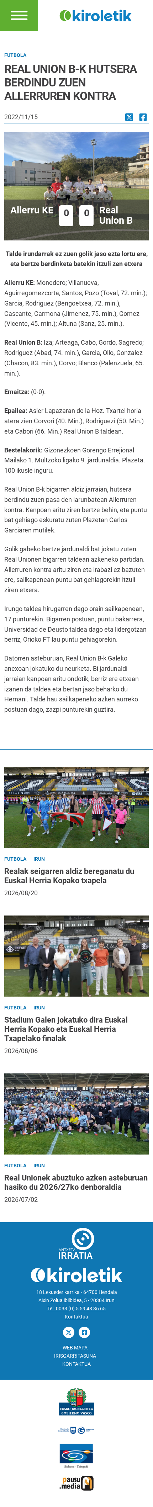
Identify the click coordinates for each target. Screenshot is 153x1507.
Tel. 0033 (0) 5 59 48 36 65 (76, 1309)
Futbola (15, 55)
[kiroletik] (95, 15)
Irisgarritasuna (75, 1356)
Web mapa (75, 1348)
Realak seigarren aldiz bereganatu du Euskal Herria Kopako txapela (69, 876)
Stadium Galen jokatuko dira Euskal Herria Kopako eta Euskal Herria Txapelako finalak (66, 1029)
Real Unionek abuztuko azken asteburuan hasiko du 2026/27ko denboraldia (76, 1182)
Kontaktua (76, 1317)
